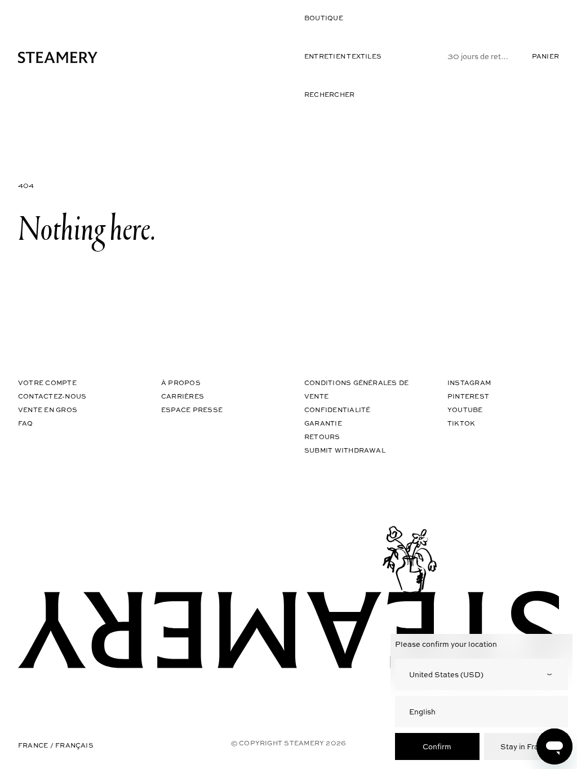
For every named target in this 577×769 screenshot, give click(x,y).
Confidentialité (337, 409)
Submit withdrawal (344, 450)
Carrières (182, 396)
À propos (181, 382)
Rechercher (329, 94)
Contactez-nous (52, 396)
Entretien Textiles (342, 56)
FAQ (25, 423)
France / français (56, 745)
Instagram (469, 382)
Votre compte (47, 382)
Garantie (323, 423)
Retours (322, 436)
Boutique (323, 18)
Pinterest (468, 396)
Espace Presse (192, 409)
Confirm (437, 746)
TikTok (461, 423)
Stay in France (526, 746)
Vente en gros (47, 409)
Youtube (465, 409)
